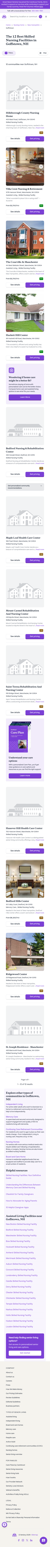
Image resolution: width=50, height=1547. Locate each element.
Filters (9, 53)
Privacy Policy (11, 1505)
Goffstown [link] (10, 28)
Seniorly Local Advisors (14, 1486)
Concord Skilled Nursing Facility (20, 1270)
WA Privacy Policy (13, 1513)
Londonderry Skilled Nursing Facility (22, 1275)
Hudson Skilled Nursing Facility (19, 1321)
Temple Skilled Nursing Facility (19, 1304)
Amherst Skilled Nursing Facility (20, 1253)
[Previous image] (9, 167)
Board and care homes (14, 1425)
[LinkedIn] (31, 1540)
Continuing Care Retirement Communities (24, 1129)
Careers (9, 1381)
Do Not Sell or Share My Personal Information (23, 1517)
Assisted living (11, 1417)
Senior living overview (14, 1454)
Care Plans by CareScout (15, 1465)
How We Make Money (14, 1389)
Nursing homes (11, 1450)
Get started (25, 1353)
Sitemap (35, 1535)
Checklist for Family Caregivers (19, 1194)
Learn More (25, 397)
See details (15, 139)
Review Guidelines (13, 1398)
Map (45, 53)
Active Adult (10, 1442)
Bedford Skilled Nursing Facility (19, 1230)
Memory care (11, 1429)
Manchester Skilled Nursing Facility (21, 1236)
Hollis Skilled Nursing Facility (18, 1315)
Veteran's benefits (13, 1490)
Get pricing (35, 139)
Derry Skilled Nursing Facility (18, 1287)
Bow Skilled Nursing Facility (18, 1241)
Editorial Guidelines (13, 1402)
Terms (8, 1522)
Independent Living (14, 1104)
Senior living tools (12, 1473)
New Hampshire (33, 25)
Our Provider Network (14, 1482)
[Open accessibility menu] (4, 1524)
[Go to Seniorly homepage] (14, 1535)
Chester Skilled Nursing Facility (19, 1292)
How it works (11, 1477)
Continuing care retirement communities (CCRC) (24, 1446)
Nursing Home (19, 25)
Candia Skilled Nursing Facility (19, 1281)
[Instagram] (23, 1540)
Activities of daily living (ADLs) (17, 1494)
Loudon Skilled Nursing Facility (19, 1327)
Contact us (10, 1377)
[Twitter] (27, 1540)
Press (8, 1385)
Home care (10, 1433)
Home (8, 25)
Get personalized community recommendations (19, 487)
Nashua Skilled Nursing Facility (19, 1310)
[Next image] (41, 167)
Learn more (25, 776)
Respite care (10, 1437)
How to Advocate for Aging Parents (21, 1201)
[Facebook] (19, 1540)
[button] (40, 16)
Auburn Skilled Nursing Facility (19, 1264)
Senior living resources (14, 1469)
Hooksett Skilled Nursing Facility (20, 1247)
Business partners (12, 1406)
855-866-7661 (37, 11)
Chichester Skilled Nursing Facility (21, 1298)
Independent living (13, 1421)
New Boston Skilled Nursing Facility (21, 1224)
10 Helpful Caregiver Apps (17, 1207)
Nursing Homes (12, 1142)
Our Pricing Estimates (14, 1393)
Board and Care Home (15, 1157)
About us (9, 1372)
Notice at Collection (13, 1509)
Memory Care (12, 1117)
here (41, 7)
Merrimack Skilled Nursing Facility (21, 1258)
